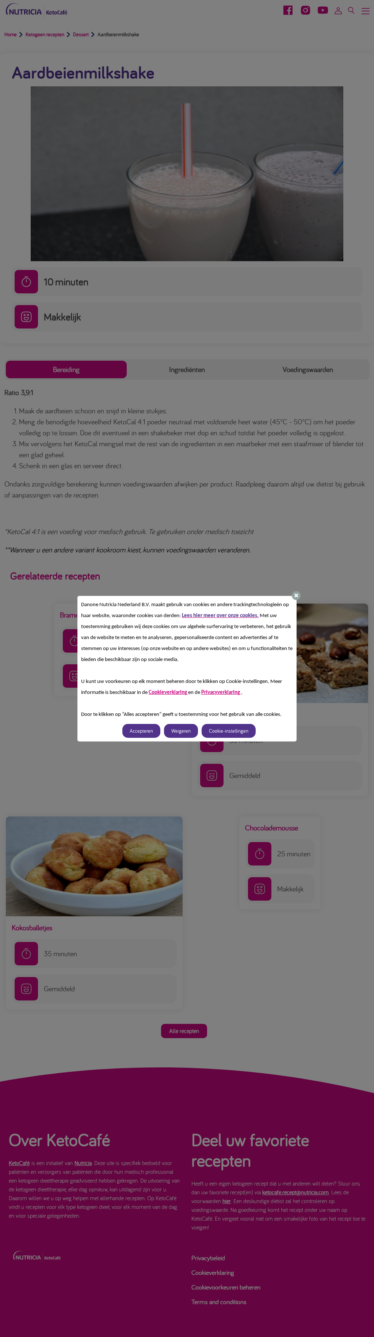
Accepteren (141, 731)
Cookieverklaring (168, 692)
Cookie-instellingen (228, 731)
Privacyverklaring (221, 692)
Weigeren (181, 731)
